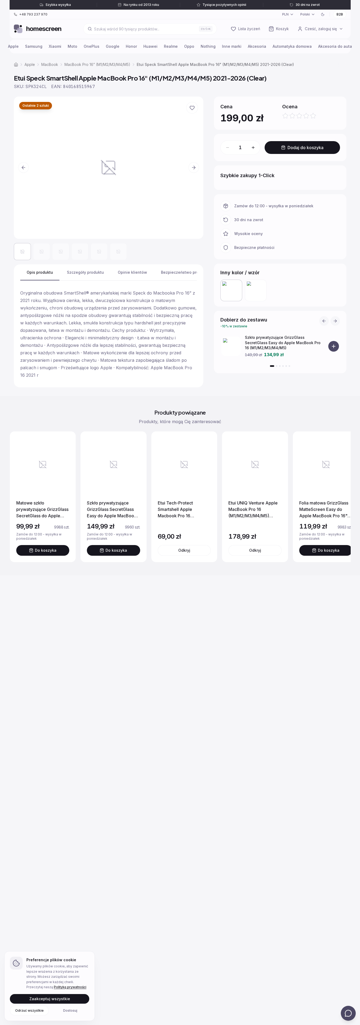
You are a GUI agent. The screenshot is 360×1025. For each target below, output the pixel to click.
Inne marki (231, 46)
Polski (305, 14)
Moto (72, 46)
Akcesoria (257, 46)
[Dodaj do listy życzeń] (192, 108)
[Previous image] (23, 167)
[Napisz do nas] (348, 1013)
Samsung (33, 46)
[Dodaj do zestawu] (333, 346)
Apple (13, 46)
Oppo (189, 46)
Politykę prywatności (70, 987)
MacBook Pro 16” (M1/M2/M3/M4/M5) (97, 64)
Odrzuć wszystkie (29, 1010)
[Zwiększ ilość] (253, 147)
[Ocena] (299, 116)
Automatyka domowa (292, 46)
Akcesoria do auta (335, 46)
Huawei (150, 46)
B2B (340, 14)
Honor (131, 46)
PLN (285, 14)
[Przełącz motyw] (322, 14)
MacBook (49, 64)
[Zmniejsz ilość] (227, 147)
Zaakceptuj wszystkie (49, 998)
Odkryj (184, 550)
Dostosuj (70, 1010)
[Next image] (193, 167)
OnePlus (91, 46)
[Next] (335, 321)
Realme (171, 46)
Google (112, 46)
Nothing (208, 46)
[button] (108, 168)
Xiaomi (55, 46)
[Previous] (324, 321)
